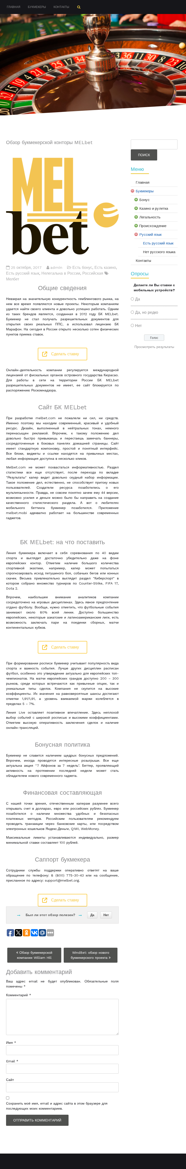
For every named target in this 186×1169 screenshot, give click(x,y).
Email (12, 1061)
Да (92, 915)
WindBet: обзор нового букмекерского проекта (90, 955)
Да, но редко (146, 312)
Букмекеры (37, 7)
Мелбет (12, 279)
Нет (106, 915)
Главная (13, 7)
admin (56, 267)
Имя (11, 1042)
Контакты (61, 7)
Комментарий (18, 995)
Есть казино (105, 267)
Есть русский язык (22, 273)
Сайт (10, 1080)
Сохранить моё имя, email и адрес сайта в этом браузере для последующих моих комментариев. (57, 1105)
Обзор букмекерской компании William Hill (34, 955)
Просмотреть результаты (154, 347)
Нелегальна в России (60, 273)
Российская (92, 273)
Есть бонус (82, 267)
